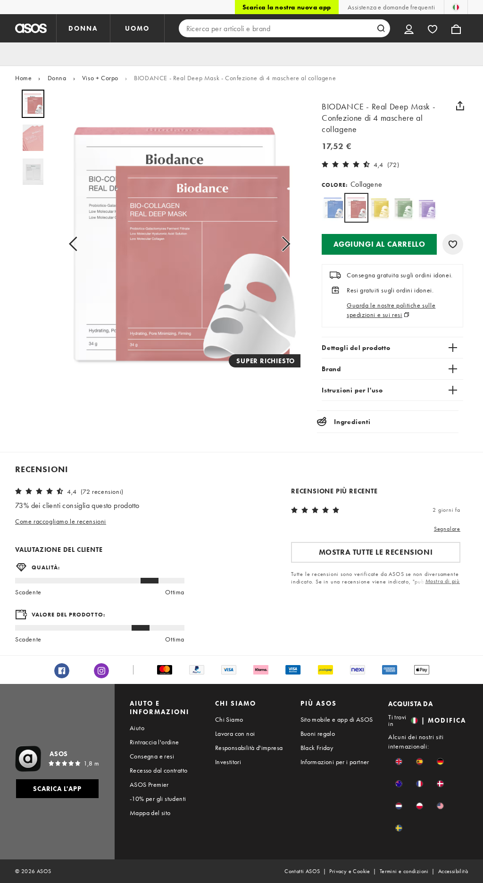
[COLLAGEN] (427, 208)
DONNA (83, 28)
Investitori (228, 762)
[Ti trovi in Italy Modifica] (455, 7)
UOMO (137, 28)
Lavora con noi (235, 733)
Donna (57, 78)
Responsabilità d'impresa (249, 747)
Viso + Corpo (100, 78)
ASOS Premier (149, 784)
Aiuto (137, 728)
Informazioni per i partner (334, 762)
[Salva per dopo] (452, 244)
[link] (356, 208)
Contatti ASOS (302, 871)
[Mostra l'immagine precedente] (76, 244)
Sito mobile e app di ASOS (336, 719)
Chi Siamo (229, 719)
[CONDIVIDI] (459, 105)
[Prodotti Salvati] (432, 28)
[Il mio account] (409, 28)
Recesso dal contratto (158, 770)
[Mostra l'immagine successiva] (283, 244)
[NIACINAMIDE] (380, 208)
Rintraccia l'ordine (154, 742)
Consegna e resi (152, 756)
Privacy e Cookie (349, 871)
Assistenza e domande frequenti (391, 7)
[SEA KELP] (403, 208)
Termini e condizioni (404, 871)
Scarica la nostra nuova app (286, 7)
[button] (379, 244)
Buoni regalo (317, 733)
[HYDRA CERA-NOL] (333, 208)
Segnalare (447, 529)
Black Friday (316, 747)
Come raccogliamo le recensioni (60, 521)
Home (23, 78)
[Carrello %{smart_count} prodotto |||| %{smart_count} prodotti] (456, 28)
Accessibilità (453, 871)
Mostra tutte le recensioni (376, 552)
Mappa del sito (150, 812)
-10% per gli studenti (158, 798)
